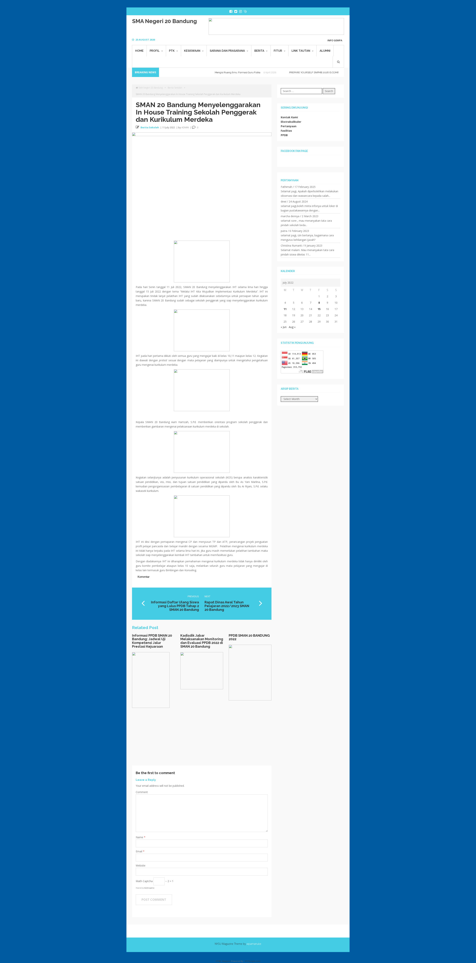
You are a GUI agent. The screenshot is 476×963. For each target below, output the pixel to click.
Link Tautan (301, 50)
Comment (142, 792)
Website (140, 865)
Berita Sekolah (175, 87)
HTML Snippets (223, 961)
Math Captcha (144, 881)
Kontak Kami (289, 117)
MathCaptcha (149, 888)
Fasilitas (286, 130)
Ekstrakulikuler (291, 121)
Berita (259, 50)
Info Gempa (334, 40)
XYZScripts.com (252, 961)
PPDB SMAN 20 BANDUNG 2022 (249, 637)
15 (319, 309)
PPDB (284, 135)
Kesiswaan (192, 50)
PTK (172, 50)
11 (285, 309)
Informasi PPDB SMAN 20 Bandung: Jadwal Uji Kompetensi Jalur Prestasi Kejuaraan (152, 641)
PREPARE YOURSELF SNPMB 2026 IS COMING (295, 72)
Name (140, 837)
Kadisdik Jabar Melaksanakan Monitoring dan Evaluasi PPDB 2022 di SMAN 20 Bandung (201, 641)
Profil (155, 50)
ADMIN (185, 127)
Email (139, 851)
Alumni (325, 50)
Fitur (278, 50)
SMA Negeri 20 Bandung (164, 21)
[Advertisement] (201, 739)
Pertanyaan (288, 126)
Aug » (292, 327)
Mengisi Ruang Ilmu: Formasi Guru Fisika (217, 72)
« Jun (284, 327)
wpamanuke (254, 944)
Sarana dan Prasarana (227, 50)
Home (139, 50)
